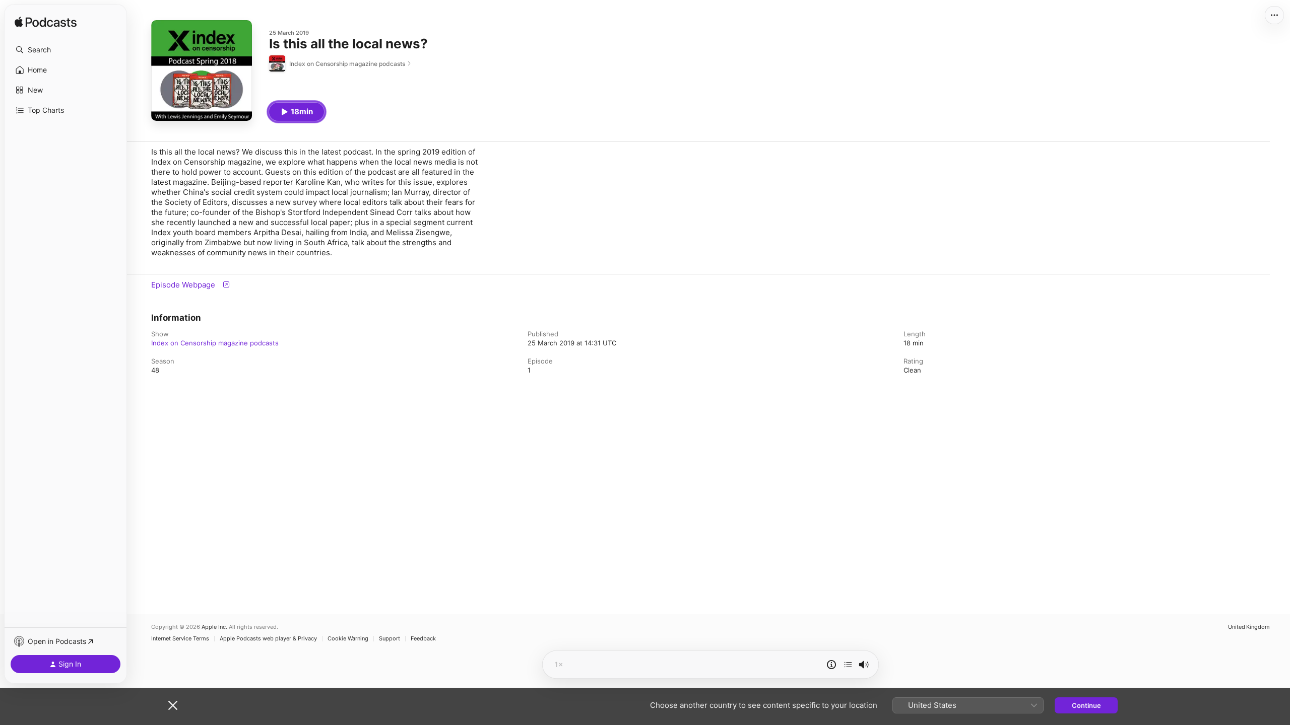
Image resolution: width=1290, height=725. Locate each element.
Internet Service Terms (180, 638)
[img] (46, 23)
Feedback (423, 638)
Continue (1086, 705)
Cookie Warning (348, 638)
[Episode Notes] (831, 665)
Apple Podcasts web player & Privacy (268, 638)
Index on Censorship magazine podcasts (215, 343)
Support (389, 638)
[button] (65, 49)
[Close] (172, 705)
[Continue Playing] (848, 665)
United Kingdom (1249, 627)
